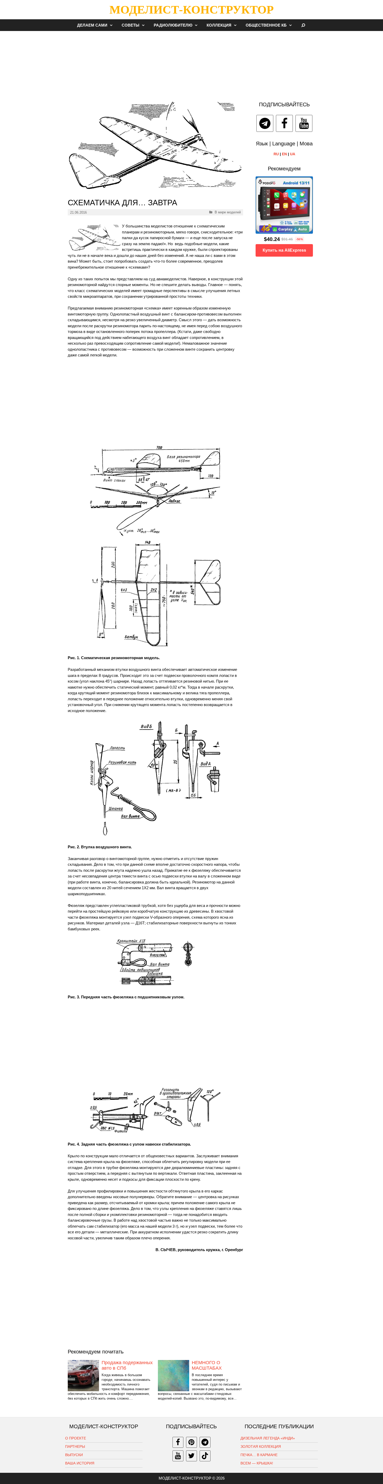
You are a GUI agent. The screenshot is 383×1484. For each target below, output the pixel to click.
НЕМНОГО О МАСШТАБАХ (207, 1365)
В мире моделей (228, 212)
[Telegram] (264, 123)
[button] (112, 25)
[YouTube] (303, 123)
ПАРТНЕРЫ (75, 1446)
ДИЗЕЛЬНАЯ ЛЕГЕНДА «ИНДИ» (267, 1438)
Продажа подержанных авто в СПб (127, 1365)
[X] (191, 1455)
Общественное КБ (266, 25)
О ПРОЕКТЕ (75, 1438)
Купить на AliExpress (284, 250)
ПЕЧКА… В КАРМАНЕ (258, 1455)
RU (276, 154)
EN (284, 154)
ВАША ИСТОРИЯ (79, 1463)
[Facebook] (284, 123)
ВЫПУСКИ (74, 1455)
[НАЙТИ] (303, 25)
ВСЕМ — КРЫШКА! (256, 1463)
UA (292, 154)
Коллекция (219, 25)
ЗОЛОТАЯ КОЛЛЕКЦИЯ (260, 1446)
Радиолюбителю (173, 25)
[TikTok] (205, 1455)
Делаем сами (92, 25)
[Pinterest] (191, 1442)
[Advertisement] (191, 63)
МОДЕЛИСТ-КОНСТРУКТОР (191, 9)
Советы (130, 25)
